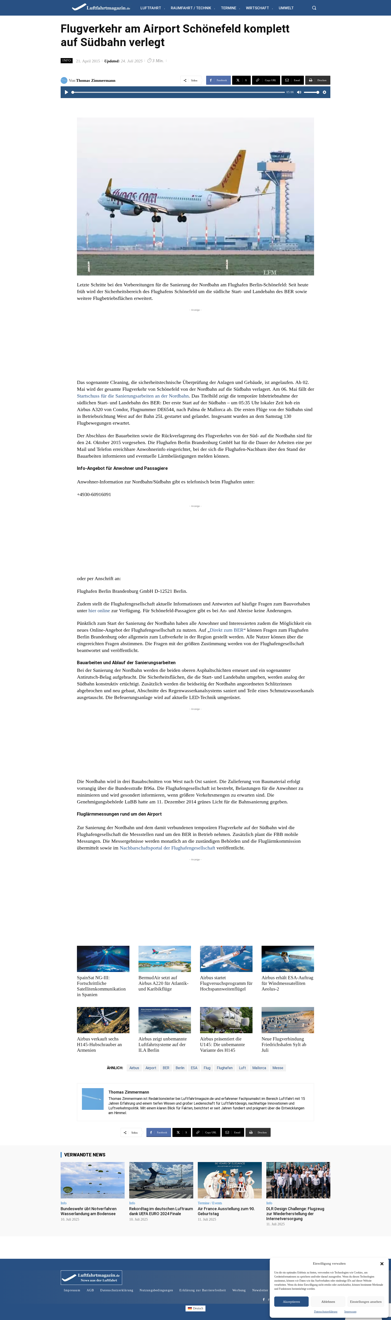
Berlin (180, 1068)
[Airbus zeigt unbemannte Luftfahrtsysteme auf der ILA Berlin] (164, 1020)
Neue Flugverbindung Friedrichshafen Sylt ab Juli (284, 1044)
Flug (207, 1068)
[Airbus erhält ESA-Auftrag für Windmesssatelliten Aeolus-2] (288, 959)
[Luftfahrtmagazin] (105, 7)
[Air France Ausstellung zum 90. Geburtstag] (230, 1180)
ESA (194, 1068)
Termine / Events (210, 1203)
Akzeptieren (291, 1302)
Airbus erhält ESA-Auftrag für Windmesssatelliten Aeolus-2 (287, 983)
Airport (150, 1068)
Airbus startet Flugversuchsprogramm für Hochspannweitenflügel (226, 983)
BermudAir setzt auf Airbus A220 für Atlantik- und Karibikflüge (163, 983)
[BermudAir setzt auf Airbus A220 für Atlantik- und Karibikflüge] (164, 959)
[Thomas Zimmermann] (65, 80)
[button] (382, 1263)
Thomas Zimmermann (95, 80)
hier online (99, 610)
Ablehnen (328, 1302)
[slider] (178, 92)
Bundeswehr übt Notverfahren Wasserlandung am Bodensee (89, 1211)
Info (66, 60)
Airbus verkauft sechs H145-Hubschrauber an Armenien (99, 1044)
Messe (277, 1068)
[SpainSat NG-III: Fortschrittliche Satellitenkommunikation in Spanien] (103, 959)
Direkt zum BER (226, 630)
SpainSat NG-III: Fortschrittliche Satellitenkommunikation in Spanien (101, 986)
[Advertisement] (195, 344)
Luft (242, 1068)
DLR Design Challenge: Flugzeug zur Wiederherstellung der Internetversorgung (295, 1213)
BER (166, 1068)
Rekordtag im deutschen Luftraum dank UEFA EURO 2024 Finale (161, 1211)
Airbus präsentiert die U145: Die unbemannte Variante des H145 (222, 1044)
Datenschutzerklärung (325, 1311)
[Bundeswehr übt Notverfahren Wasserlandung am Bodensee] (93, 1180)
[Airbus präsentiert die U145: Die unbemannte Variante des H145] (226, 1020)
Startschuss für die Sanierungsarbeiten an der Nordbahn (133, 396)
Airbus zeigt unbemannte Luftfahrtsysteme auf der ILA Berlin (162, 1044)
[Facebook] (264, 1300)
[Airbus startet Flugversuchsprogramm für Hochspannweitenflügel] (226, 959)
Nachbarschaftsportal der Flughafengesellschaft (167, 848)
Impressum (350, 1311)
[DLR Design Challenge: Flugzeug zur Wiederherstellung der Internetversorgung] (298, 1180)
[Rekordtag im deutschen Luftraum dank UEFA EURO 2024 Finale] (161, 1180)
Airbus (134, 1068)
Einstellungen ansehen (366, 1302)
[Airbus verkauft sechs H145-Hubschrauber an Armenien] (103, 1020)
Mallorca (259, 1068)
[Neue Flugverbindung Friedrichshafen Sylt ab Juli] (288, 1020)
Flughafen (225, 1068)
